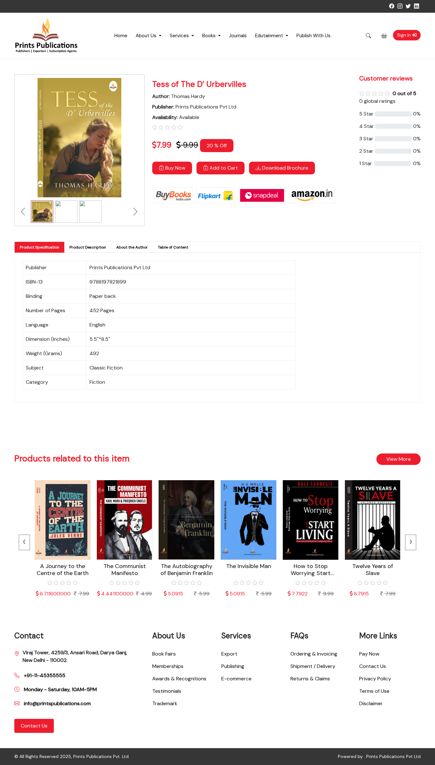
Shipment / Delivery (312, 666)
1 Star (365, 163)
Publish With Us (313, 35)
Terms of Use (374, 691)
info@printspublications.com (57, 703)
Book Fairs (164, 653)
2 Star (366, 151)
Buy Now (174, 168)
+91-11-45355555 (44, 675)
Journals (238, 35)
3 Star (366, 138)
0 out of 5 (404, 93)
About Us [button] (147, 35)
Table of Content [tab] (173, 247)
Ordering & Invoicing (313, 653)
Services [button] (180, 35)
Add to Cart (223, 168)
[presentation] (24, 542)
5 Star (366, 113)
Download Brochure (284, 168)
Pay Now (369, 653)
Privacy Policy (375, 678)
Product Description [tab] (87, 247)
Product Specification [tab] (39, 247)
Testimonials (166, 691)
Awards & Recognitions (179, 678)
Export (229, 653)
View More (398, 459)
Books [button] (209, 35)
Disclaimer (371, 703)
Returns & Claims (310, 678)
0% (417, 113)
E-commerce (236, 678)
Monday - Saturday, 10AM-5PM (60, 689)
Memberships (167, 666)
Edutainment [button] (269, 35)
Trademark (164, 703)
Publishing (232, 666)
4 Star (366, 126)
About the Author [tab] (132, 247)
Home (120, 35)
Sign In (404, 35)
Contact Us (34, 725)
